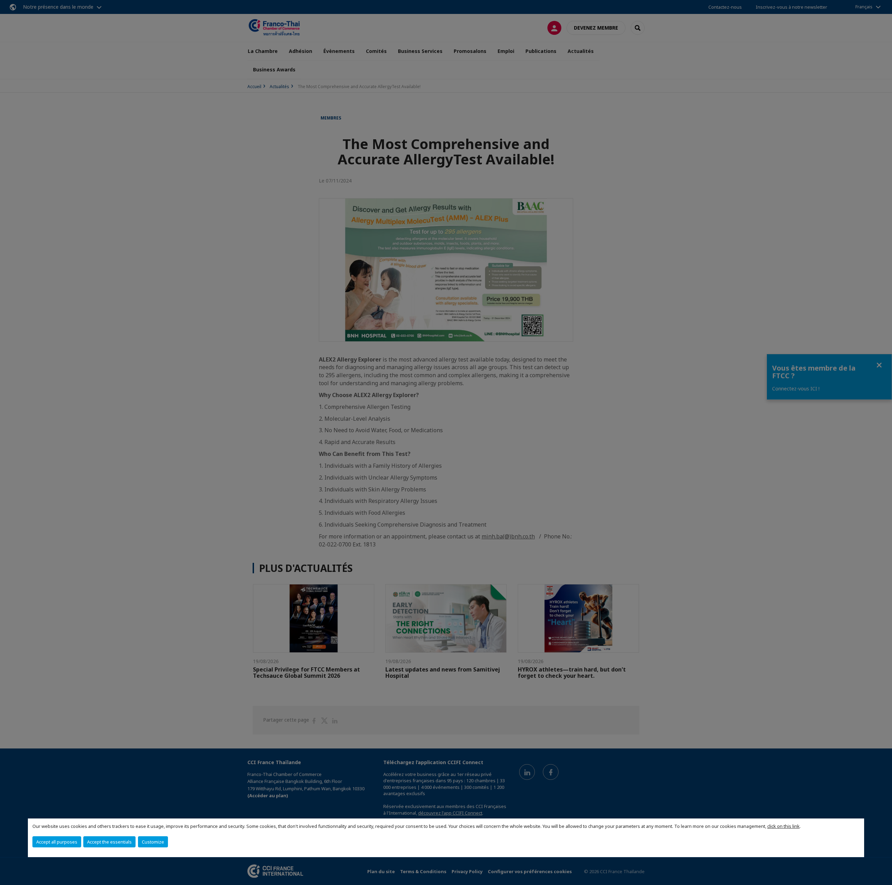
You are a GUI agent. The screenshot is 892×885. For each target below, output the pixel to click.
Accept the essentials (109, 842)
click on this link (783, 826)
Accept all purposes (56, 842)
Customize (153, 842)
